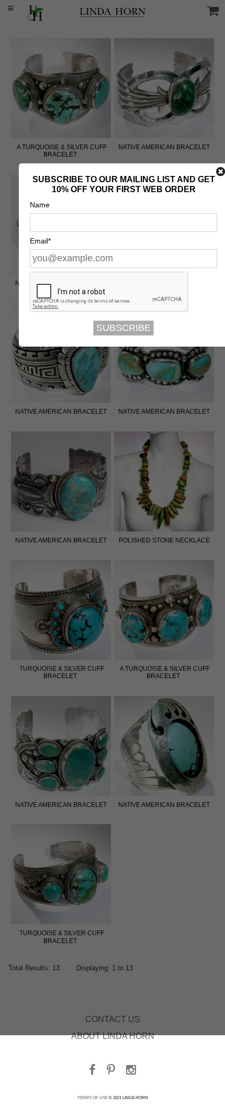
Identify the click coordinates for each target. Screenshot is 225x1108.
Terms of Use (92, 1097)
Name (40, 204)
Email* (40, 241)
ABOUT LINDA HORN (112, 1036)
